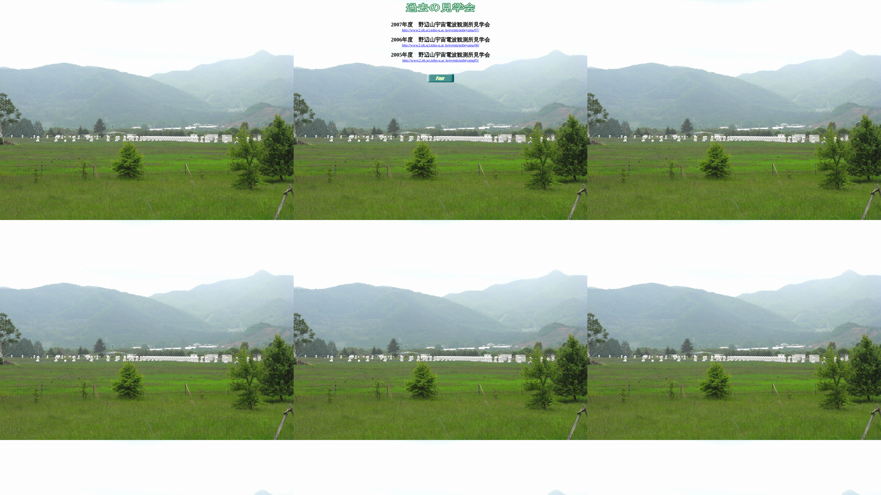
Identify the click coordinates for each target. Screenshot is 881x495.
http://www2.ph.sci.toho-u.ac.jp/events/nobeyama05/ (440, 60)
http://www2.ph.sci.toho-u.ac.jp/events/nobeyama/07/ (440, 30)
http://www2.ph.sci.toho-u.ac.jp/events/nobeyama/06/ (440, 45)
